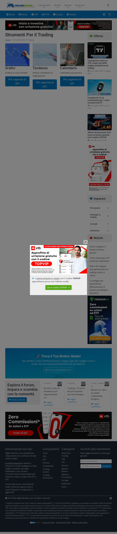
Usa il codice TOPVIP (57, 287)
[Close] (85, 242)
